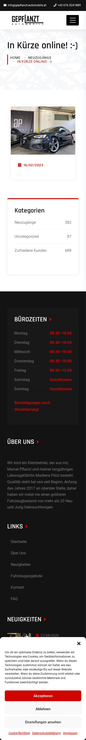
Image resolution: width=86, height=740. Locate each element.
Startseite (19, 541)
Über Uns (18, 553)
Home (15, 58)
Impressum (70, 733)
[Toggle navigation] (72, 20)
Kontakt (17, 587)
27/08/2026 (50, 635)
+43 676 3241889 (69, 5)
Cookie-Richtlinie (19, 733)
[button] (78, 643)
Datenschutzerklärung (46, 733)
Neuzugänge (40, 58)
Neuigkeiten (21, 564)
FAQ (14, 599)
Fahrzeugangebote (26, 576)
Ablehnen (43, 709)
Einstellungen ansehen (43, 722)
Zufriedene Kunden (31, 250)
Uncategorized (27, 236)
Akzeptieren (43, 696)
